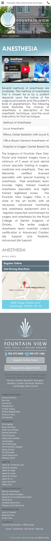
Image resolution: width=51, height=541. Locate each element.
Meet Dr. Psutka (9, 476)
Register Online (13, 263)
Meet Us (6, 462)
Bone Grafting (8, 427)
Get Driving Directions (17, 268)
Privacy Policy (8, 414)
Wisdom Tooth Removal (13, 505)
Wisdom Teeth (8, 458)
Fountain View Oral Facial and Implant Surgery (26, 3)
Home (4, 36)
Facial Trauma (8, 435)
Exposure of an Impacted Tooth (17, 497)
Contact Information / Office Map (18, 525)
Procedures (7, 421)
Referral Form (8, 515)
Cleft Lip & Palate (10, 430)
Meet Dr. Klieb (8, 470)
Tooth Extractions (10, 455)
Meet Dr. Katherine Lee (13, 465)
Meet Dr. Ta (7, 479)
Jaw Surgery (7, 441)
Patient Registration (11, 411)
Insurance (6, 403)
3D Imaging (7, 424)
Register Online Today (25, 360)
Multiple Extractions (11, 502)
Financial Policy (9, 397)
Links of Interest (9, 512)
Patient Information (11, 394)
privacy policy (9, 256)
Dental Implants (9, 432)
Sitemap (39, 529)
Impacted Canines (11, 438)
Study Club (7, 518)
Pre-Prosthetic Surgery (12, 447)
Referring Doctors (10, 509)
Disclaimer (29, 529)
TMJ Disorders (8, 452)
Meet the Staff (8, 482)
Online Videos (8, 409)
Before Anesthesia (10, 491)
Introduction (7, 406)
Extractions (7, 500)
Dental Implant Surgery (12, 494)
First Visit (6, 400)
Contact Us (7, 521)
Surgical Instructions (11, 488)
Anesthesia (14, 249)
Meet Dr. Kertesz (9, 467)
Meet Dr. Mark (8, 473)
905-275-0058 (15, 353)
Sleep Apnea (8, 449)
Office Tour (7, 484)
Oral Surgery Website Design (22, 538)
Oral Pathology (9, 444)
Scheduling (7, 417)
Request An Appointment (25, 367)
